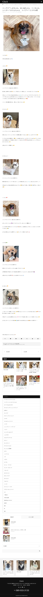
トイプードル (12, 12)
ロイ (5, 492)
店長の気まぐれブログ (8, 500)
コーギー (5, 418)
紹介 (5, 511)
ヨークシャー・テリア (8, 486)
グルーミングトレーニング (9, 415)
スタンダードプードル (8, 437)
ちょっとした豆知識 (7, 448)
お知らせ (5, 410)
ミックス (15, 12)
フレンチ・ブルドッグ (8, 467)
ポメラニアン (6, 478)
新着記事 (11, 517)
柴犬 (5, 505)
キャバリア (6, 413)
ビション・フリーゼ (7, 464)
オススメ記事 (31, 517)
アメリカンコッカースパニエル (9, 399)
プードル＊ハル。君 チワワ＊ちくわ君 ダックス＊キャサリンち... (21, 573)
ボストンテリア (7, 475)
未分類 (5, 503)
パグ (5, 456)
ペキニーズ (6, 470)
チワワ (5, 451)
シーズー (8, 12)
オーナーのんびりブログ (8, 404)
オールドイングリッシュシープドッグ (10, 407)
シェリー (5, 429)
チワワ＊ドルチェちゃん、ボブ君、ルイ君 (18, 529)
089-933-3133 (22, 590)
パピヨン (5, 459)
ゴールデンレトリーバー (8, 421)
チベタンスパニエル (7, 445)
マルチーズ (6, 481)
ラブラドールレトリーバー (9, 489)
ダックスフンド (7, 443)
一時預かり (6, 494)
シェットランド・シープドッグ (9, 426)
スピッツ (5, 440)
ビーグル (5, 462)
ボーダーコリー (7, 473)
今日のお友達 (19, 12)
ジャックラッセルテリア (8, 432)
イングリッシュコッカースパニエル (10, 402)
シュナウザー (6, 434)
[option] (8, 568)
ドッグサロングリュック (18, 344)
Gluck (5, 1)
